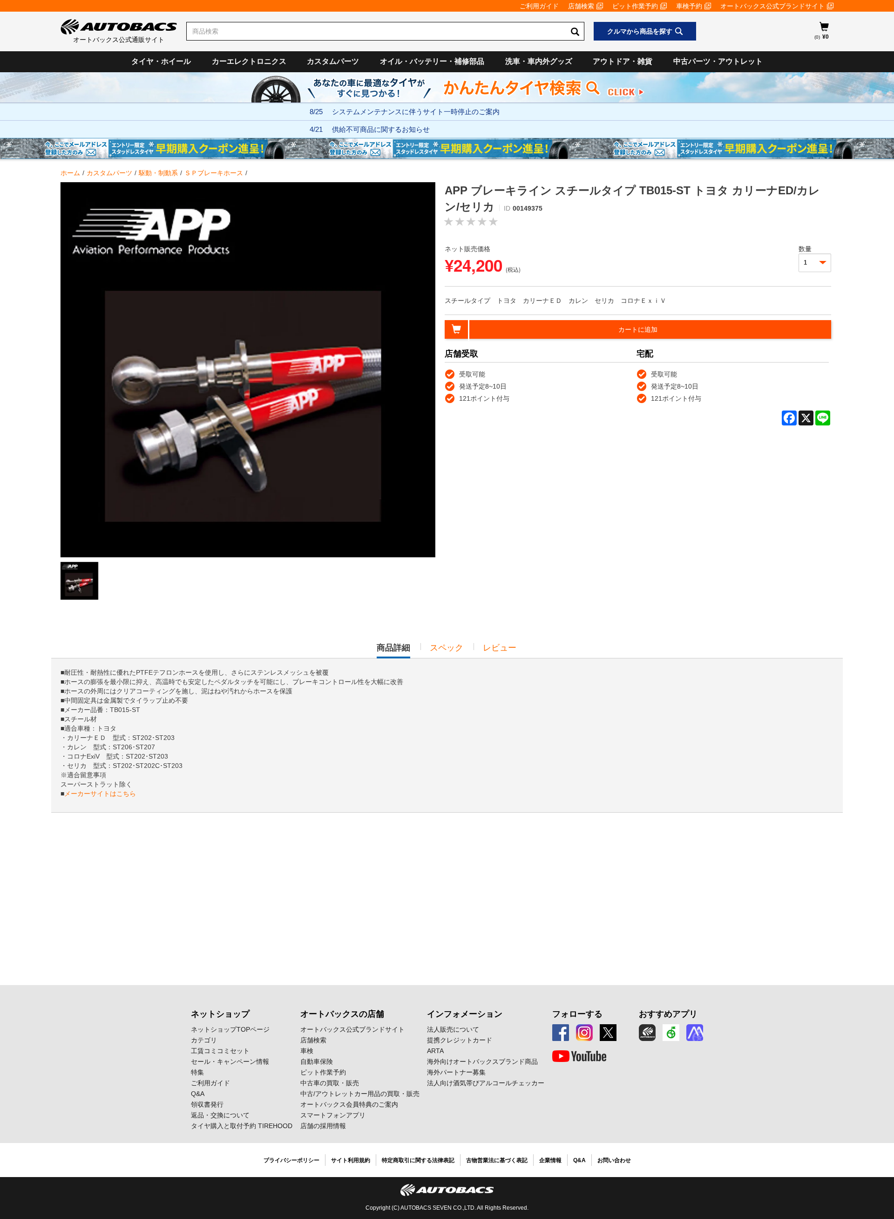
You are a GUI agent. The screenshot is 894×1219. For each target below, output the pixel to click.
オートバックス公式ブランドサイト (772, 6)
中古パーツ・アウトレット (718, 61)
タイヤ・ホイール (161, 61)
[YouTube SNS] (579, 1056)
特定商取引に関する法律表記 (418, 1160)
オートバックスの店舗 (342, 1014)
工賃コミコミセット (220, 1051)
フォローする (577, 1014)
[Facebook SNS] (560, 1032)
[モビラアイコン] (694, 1032)
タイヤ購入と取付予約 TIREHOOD (241, 1126)
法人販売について (453, 1029)
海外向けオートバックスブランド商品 (482, 1061)
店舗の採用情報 (323, 1126)
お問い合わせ (614, 1160)
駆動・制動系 (158, 173)
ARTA (435, 1051)
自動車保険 (316, 1061)
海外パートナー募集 (456, 1072)
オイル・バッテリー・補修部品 (432, 61)
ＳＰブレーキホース (213, 173)
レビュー (499, 647)
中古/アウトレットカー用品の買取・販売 (360, 1093)
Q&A (197, 1093)
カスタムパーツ (333, 61)
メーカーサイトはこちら (100, 793)
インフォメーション (464, 1014)
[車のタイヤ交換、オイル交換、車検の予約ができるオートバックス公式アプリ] (647, 1032)
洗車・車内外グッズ (538, 61)
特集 (197, 1072)
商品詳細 (393, 650)
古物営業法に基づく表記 (497, 1160)
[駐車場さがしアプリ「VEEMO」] (671, 1032)
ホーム (70, 173)
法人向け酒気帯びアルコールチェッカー (485, 1083)
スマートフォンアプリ (333, 1115)
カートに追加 (637, 329)
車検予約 (689, 6)
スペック (446, 647)
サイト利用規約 (350, 1160)
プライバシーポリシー (291, 1160)
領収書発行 (207, 1104)
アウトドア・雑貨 (622, 61)
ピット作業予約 (635, 6)
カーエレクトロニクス (249, 61)
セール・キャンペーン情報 (230, 1061)
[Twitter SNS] (608, 1032)
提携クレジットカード (459, 1040)
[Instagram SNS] (584, 1032)
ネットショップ (220, 1014)
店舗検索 (581, 6)
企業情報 (550, 1160)
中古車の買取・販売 (329, 1083)
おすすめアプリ (668, 1014)
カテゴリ (204, 1040)
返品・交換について (220, 1115)
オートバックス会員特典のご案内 (349, 1104)
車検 (306, 1051)
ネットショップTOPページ (230, 1029)
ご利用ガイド (539, 6)
